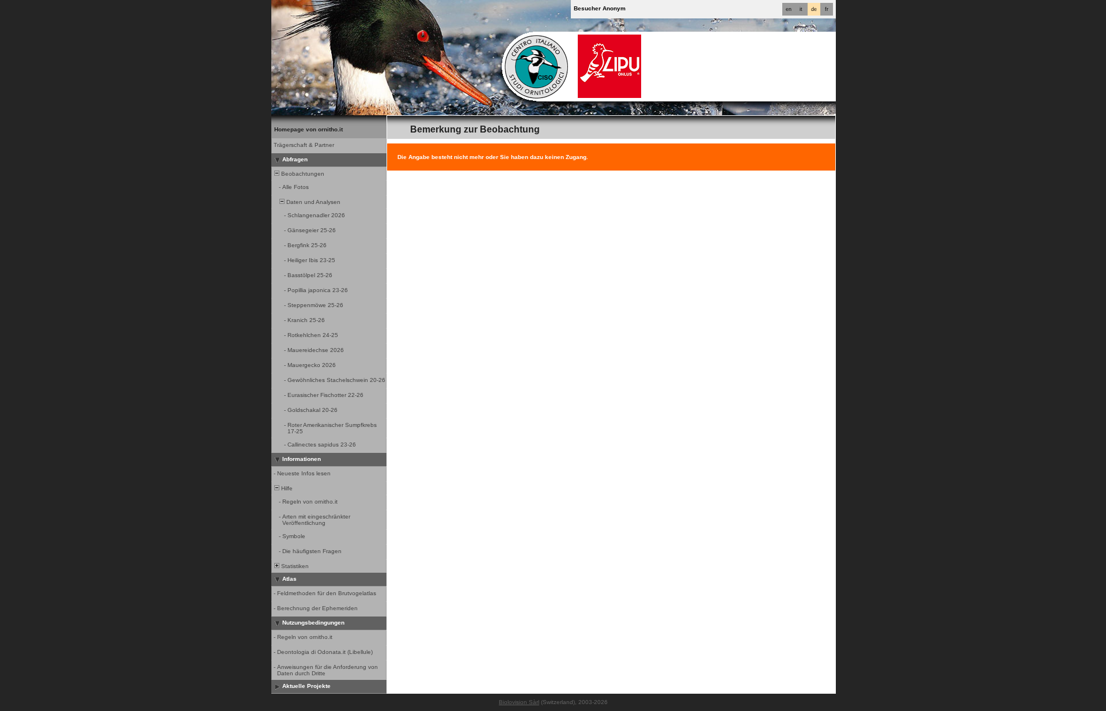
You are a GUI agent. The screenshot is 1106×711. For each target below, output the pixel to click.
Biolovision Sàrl (519, 702)
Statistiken (294, 566)
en (788, 9)
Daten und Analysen (312, 202)
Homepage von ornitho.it (308, 129)
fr (826, 9)
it (801, 9)
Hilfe (286, 488)
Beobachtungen (301, 174)
